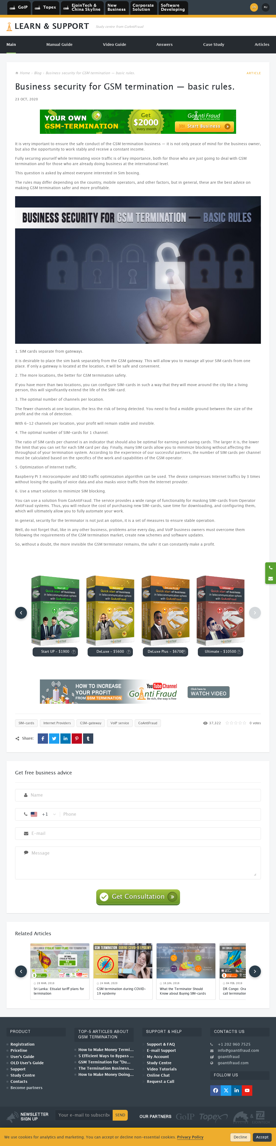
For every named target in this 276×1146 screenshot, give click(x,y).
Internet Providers (57, 723)
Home (25, 73)
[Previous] (21, 613)
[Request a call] (270, 567)
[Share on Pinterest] (77, 738)
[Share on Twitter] (54, 738)
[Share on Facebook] (43, 738)
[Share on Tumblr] (88, 738)
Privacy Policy (190, 1137)
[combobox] (44, 814)
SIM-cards (26, 723)
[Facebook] (215, 1090)
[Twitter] (226, 1090)
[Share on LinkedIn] (65, 738)
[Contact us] (270, 578)
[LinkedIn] (236, 1090)
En (254, 7)
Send (120, 1115)
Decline (240, 1137)
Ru (265, 7)
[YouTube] (247, 1090)
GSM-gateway (90, 723)
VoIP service (120, 723)
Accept (262, 1137)
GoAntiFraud (147, 723)
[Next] (255, 971)
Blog (37, 73)
